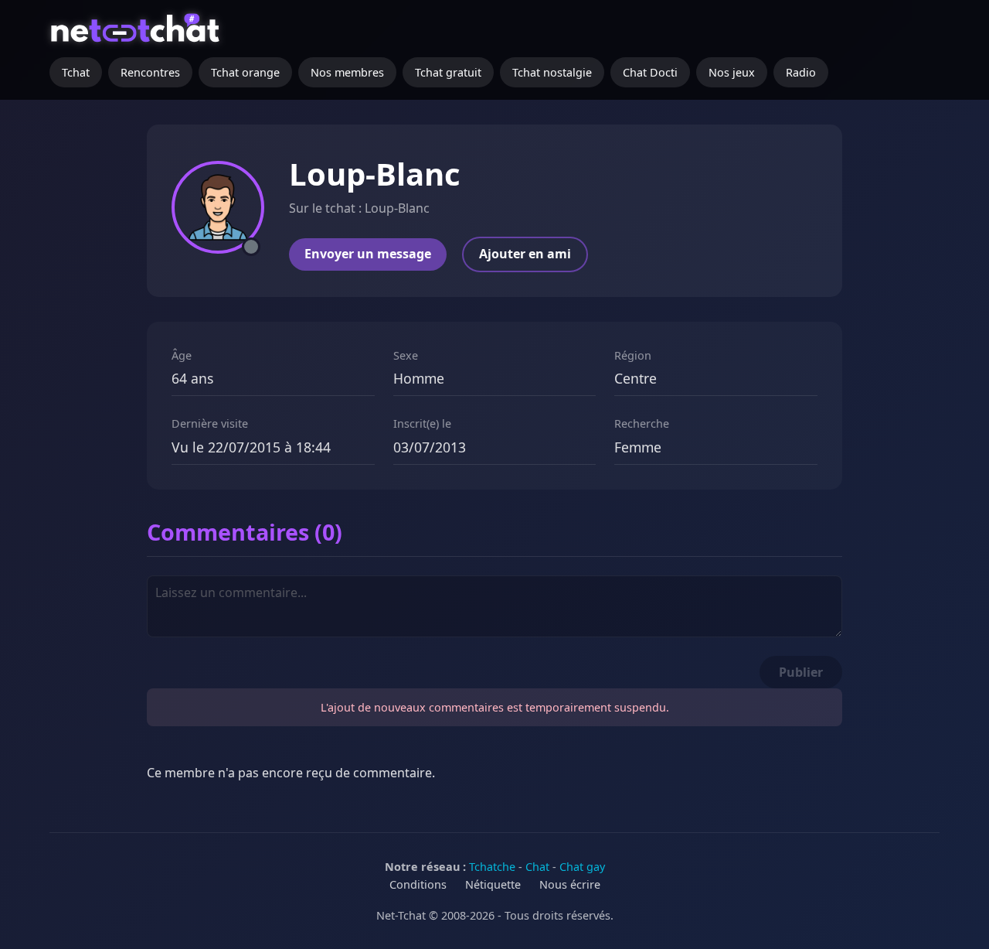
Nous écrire (569, 884)
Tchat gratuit (448, 72)
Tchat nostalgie (552, 72)
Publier (801, 672)
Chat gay (582, 866)
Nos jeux (732, 72)
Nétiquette (493, 884)
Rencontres (150, 72)
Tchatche (492, 866)
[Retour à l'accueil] (137, 34)
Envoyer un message (367, 253)
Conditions (418, 884)
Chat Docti (650, 72)
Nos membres (347, 72)
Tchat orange (245, 72)
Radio (801, 72)
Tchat (76, 72)
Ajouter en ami (525, 253)
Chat (537, 866)
